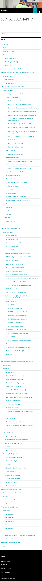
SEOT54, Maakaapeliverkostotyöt (18, 319)
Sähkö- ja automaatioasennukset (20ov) (13, 86)
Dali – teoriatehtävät (14, 404)
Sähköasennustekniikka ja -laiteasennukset (17, 253)
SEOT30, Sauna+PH (12, 289)
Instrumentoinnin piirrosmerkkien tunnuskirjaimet (19, 535)
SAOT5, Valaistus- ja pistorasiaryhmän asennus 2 (22, 115)
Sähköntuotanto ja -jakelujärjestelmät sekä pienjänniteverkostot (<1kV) (17, 297)
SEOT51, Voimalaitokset (15, 308)
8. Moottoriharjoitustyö (11, 482)
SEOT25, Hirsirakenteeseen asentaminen (18, 285)
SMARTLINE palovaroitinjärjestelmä (17, 393)
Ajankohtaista (7, 365)
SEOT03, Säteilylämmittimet (14, 264)
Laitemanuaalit (8, 539)
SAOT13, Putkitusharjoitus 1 (16, 147)
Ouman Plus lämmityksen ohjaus (16, 383)
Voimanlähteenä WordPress (8, 578)
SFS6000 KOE (10, 221)
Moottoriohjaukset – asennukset (18, 182)
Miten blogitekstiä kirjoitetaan (13, 62)
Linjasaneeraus (10, 150)
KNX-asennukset (8, 432)
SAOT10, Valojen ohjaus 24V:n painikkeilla (21, 136)
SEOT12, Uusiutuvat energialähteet (16, 274)
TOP (4, 225)
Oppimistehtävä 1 (9, 514)
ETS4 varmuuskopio (10, 436)
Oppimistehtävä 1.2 (10, 83)
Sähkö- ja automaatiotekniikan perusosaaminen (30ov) (17, 72)
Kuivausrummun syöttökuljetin (12, 493)
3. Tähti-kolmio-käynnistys (14, 243)
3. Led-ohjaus (8, 464)
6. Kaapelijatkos (11, 250)
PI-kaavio (4, 546)
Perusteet (6, 368)
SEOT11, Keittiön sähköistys (14, 271)
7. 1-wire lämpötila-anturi (12, 478)
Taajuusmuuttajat (13, 186)
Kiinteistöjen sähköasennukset (13, 94)
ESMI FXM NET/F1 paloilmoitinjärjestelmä (19, 397)
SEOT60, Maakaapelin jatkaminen (18, 333)
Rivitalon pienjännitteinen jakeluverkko (18, 351)
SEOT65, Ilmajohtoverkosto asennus (19, 347)
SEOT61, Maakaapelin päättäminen (18, 337)
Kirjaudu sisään (5, 561)
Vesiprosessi (6, 510)
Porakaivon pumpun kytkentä (15, 422)
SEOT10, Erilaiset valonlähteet (15, 267)
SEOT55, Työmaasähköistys (16, 322)
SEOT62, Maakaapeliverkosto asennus (19, 340)
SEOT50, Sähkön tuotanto (15, 305)
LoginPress (4, 44)
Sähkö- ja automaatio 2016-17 (12, 69)
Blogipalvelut (8, 65)
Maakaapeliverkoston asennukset (16, 329)
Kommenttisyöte (6, 568)
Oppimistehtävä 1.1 (10, 79)
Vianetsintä (9, 354)
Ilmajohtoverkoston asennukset (15, 344)
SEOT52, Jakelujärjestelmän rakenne (19, 312)
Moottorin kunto (11, 193)
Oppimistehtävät (8, 76)
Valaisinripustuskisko (12, 157)
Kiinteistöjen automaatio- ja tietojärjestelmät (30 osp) (17, 361)
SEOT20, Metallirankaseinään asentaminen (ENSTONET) (23, 278)
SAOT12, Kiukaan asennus (16, 143)
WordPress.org (5, 572)
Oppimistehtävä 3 (9, 521)
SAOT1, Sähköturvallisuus (16, 101)
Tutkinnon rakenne (8, 51)
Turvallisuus (8, 211)
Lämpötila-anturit (9, 500)
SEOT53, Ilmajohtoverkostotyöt (17, 315)
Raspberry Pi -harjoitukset (11, 454)
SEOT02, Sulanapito (12, 260)
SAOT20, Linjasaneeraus (15, 154)
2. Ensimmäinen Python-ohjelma (14, 461)
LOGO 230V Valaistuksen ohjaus (16, 376)
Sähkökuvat (7, 532)
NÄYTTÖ (9, 207)
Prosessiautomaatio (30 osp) (9, 507)
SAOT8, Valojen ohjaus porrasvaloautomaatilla (22, 127)
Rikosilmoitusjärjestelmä (13, 407)
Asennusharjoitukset (10, 235)
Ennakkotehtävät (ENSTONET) (17, 282)
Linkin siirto (8, 450)
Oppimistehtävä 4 (9, 525)
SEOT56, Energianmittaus (15, 326)
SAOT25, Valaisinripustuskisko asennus (20, 161)
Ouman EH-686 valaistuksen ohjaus (17, 390)
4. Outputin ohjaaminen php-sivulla (15, 468)
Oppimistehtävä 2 (9, 517)
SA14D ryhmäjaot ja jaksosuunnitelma (16, 439)
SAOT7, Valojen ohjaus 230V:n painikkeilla (21, 124)
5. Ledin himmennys (10, 471)
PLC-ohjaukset (10, 204)
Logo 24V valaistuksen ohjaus (15, 379)
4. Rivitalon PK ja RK (12, 246)
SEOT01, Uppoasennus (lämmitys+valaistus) (19, 257)
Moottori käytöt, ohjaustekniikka (16, 196)
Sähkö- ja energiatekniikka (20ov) (11, 228)
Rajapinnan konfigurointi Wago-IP (14, 443)
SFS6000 (7, 218)
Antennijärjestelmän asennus (15, 415)
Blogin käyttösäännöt (10, 58)
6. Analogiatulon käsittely (12, 475)
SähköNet (5, 10)
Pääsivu (3, 47)
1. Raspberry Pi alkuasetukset (13, 457)
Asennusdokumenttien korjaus (15, 165)
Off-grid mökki (10, 418)
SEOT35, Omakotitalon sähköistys (16, 292)
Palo (5, 429)
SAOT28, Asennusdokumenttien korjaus (20, 168)
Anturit (6, 503)
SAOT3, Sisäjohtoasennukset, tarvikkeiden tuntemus (23, 108)
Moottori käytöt (11, 179)
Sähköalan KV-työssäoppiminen (10, 542)
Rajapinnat (7, 446)
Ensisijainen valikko (39, 10)
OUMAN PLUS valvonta (13, 386)
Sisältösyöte (4, 565)
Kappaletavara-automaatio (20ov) (11, 489)
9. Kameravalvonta (10, 486)
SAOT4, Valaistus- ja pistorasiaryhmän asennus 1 (22, 111)
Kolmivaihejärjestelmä (13, 175)
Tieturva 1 (9, 214)
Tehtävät (12, 189)
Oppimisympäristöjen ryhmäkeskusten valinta (20, 425)
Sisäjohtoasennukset (12, 97)
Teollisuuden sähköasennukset (13, 172)
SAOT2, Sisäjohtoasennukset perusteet (19, 104)
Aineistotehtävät (11, 301)
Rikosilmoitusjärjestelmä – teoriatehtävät (20, 411)
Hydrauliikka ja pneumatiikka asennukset (18, 200)
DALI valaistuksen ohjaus (13, 400)
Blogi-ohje (6, 55)
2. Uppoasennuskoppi (12, 239)
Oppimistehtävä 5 (9, 528)
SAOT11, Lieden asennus (15, 140)
